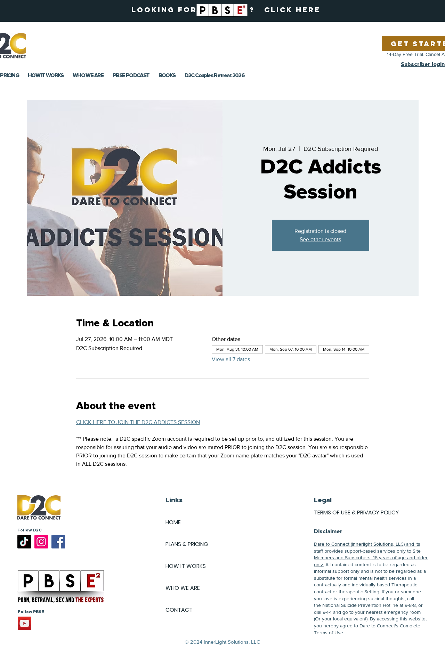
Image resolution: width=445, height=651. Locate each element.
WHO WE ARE (182, 588)
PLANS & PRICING (186, 544)
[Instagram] (41, 541)
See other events (320, 239)
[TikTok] (24, 541)
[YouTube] (24, 623)
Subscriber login (423, 64)
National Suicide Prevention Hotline (360, 605)
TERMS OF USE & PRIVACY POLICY (356, 512)
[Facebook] (58, 541)
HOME (173, 522)
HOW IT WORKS (185, 566)
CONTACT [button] (179, 610)
